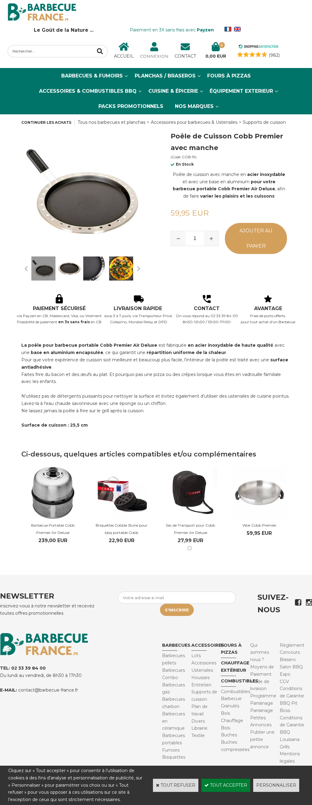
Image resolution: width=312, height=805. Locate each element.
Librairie (199, 728)
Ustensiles (202, 670)
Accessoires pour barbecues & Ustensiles (194, 122)
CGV (284, 681)
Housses (200, 677)
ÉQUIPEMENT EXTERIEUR (241, 91)
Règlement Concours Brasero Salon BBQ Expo (292, 659)
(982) (274, 55)
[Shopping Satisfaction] (258, 47)
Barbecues (176, 645)
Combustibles (239, 681)
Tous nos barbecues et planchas (111, 122)
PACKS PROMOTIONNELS (130, 106)
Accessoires (207, 645)
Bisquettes (173, 757)
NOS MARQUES (194, 106)
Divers (198, 721)
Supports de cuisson (264, 122)
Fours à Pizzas (229, 76)
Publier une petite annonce (262, 739)
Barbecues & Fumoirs (92, 76)
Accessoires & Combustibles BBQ (87, 91)
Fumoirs (170, 750)
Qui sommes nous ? (259, 652)
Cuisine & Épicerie (173, 91)
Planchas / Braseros (165, 76)
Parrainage (261, 710)
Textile (198, 735)
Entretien (201, 685)
